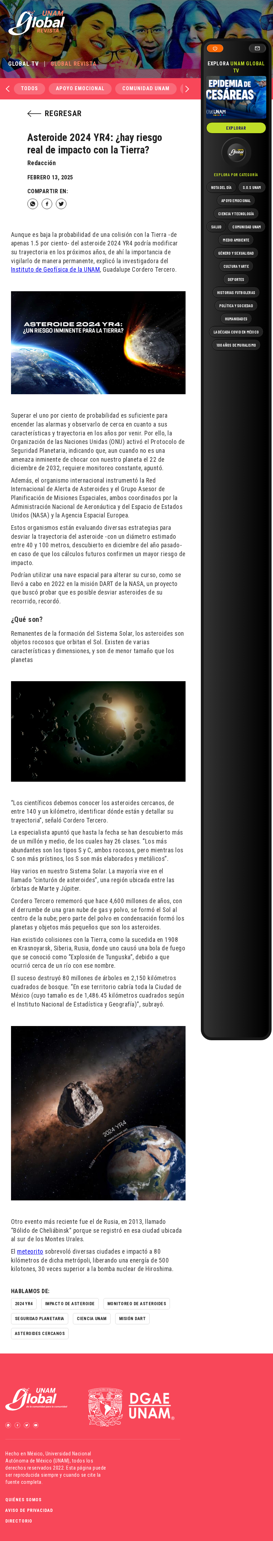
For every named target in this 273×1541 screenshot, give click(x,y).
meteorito (30, 1251)
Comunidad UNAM (146, 89)
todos (29, 89)
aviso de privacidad (29, 1510)
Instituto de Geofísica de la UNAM (55, 269)
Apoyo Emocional (80, 89)
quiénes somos (23, 1499)
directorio (18, 1521)
